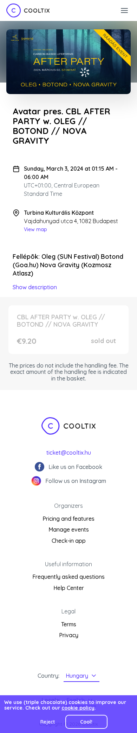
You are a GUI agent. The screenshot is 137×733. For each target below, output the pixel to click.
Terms (68, 624)
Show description (35, 287)
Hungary (77, 675)
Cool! (86, 722)
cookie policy (77, 708)
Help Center (68, 587)
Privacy (68, 635)
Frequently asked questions (68, 576)
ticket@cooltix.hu (68, 452)
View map (35, 229)
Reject (47, 722)
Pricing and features (68, 518)
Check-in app (69, 540)
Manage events (68, 529)
